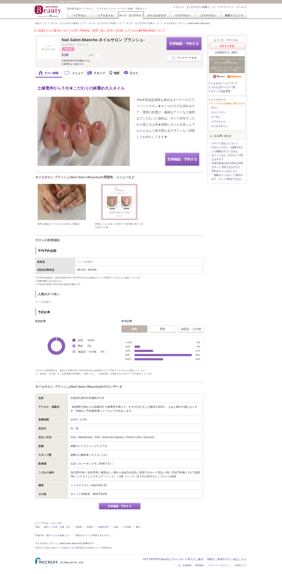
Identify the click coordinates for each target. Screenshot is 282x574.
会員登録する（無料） (227, 52)
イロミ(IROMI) (76, 547)
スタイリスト (218, 112)
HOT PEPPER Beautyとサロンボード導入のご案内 (173, 559)
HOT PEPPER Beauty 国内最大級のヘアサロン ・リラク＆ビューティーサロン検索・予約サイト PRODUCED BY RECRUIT (48, 11)
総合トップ (40, 23)
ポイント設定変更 (220, 91)
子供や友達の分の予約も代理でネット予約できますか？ (227, 165)
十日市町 (126, 527)
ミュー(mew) (62, 547)
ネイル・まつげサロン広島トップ (142, 23)
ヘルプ (243, 7)
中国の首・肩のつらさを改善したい (52, 535)
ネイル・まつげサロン (131, 15)
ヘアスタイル (105, 15)
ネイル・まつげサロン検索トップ (195, 7)
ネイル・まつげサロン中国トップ (105, 23)
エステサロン (208, 15)
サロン (214, 107)
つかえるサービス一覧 (223, 87)
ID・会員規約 (184, 565)
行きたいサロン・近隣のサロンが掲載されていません (227, 149)
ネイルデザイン (219, 126)
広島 (37, 527)
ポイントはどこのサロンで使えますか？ (227, 157)
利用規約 (199, 565)
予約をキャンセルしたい (224, 171)
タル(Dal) (88, 547)
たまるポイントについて (224, 83)
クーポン (216, 117)
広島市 (90, 527)
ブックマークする (187, 57)
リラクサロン (183, 15)
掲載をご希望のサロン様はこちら (227, 559)
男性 (162, 329)
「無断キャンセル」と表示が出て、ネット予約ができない (227, 177)
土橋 (115, 527)
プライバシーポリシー (219, 565)
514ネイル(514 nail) (45, 547)
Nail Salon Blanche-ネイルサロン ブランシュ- (103, 40)
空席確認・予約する (184, 43)
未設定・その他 (191, 329)
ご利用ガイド (240, 565)
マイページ (227, 7)
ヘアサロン (79, 15)
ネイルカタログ (157, 15)
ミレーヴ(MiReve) (102, 547)
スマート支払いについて (224, 143)
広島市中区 (103, 527)
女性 (134, 329)
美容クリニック (234, 15)
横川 (138, 527)
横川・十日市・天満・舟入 (57, 527)
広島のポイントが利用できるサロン (92, 535)
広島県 (78, 527)
